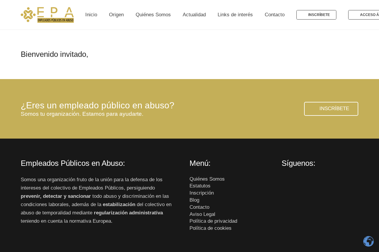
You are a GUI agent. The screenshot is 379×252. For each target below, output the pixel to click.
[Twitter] (300, 182)
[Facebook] (288, 182)
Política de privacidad (213, 221)
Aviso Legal (202, 214)
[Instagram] (313, 182)
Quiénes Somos (207, 179)
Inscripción (202, 193)
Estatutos (200, 186)
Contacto (199, 207)
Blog (194, 200)
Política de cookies (211, 228)
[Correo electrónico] (325, 182)
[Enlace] (48, 15)
